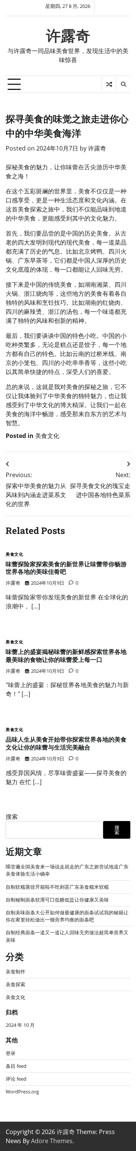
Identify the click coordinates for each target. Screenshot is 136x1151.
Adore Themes (52, 1141)
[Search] (123, 84)
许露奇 (68, 36)
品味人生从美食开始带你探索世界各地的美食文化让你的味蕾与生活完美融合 (66, 743)
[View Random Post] (109, 84)
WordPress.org (22, 1091)
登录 (10, 1053)
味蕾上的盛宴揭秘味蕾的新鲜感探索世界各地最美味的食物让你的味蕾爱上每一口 (66, 655)
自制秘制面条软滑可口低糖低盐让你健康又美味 (57, 899)
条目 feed (16, 1066)
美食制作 (15, 971)
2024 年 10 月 (20, 1025)
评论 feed (16, 1078)
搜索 (12, 816)
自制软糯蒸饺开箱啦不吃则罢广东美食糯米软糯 (57, 886)
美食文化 (47, 436)
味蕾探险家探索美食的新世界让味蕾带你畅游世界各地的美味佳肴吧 (66, 568)
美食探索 (15, 984)
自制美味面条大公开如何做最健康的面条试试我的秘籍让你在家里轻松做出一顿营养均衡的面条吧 (67, 916)
